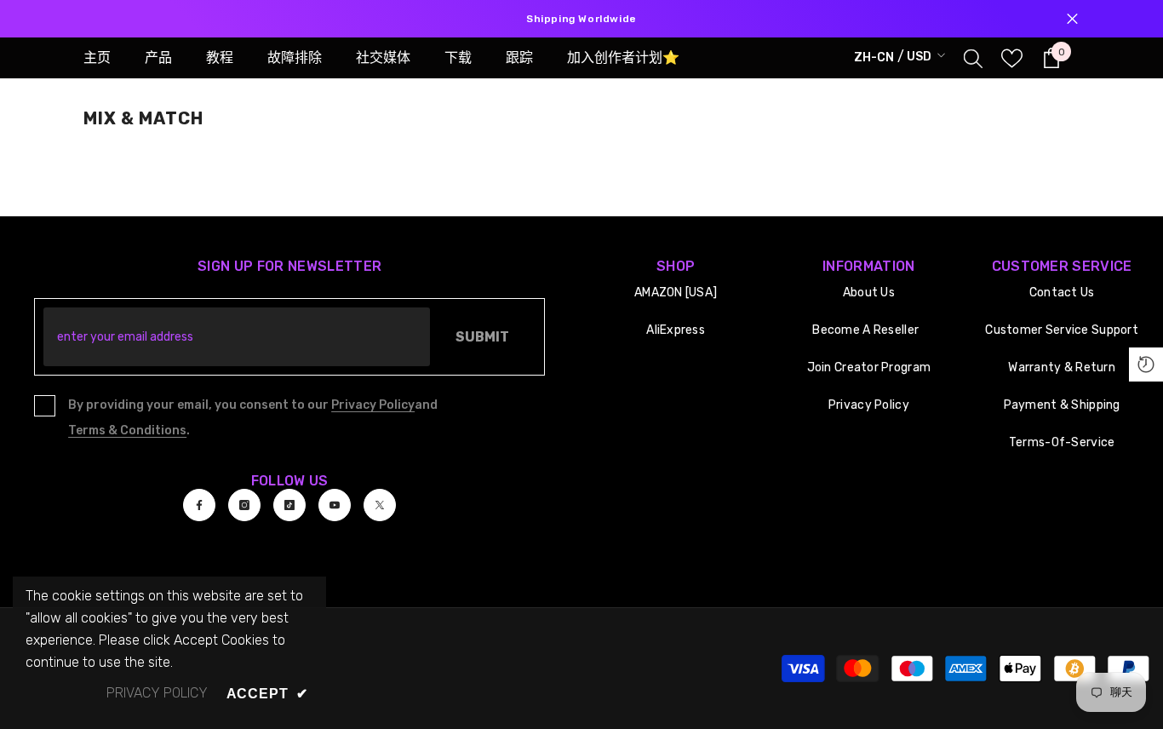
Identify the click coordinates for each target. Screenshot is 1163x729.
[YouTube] (334, 505)
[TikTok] (289, 505)
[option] (581, 18)
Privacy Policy (373, 405)
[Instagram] (244, 505)
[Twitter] (380, 505)
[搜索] (973, 58)
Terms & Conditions (127, 430)
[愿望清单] (1012, 58)
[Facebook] (199, 505)
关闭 (1072, 19)
